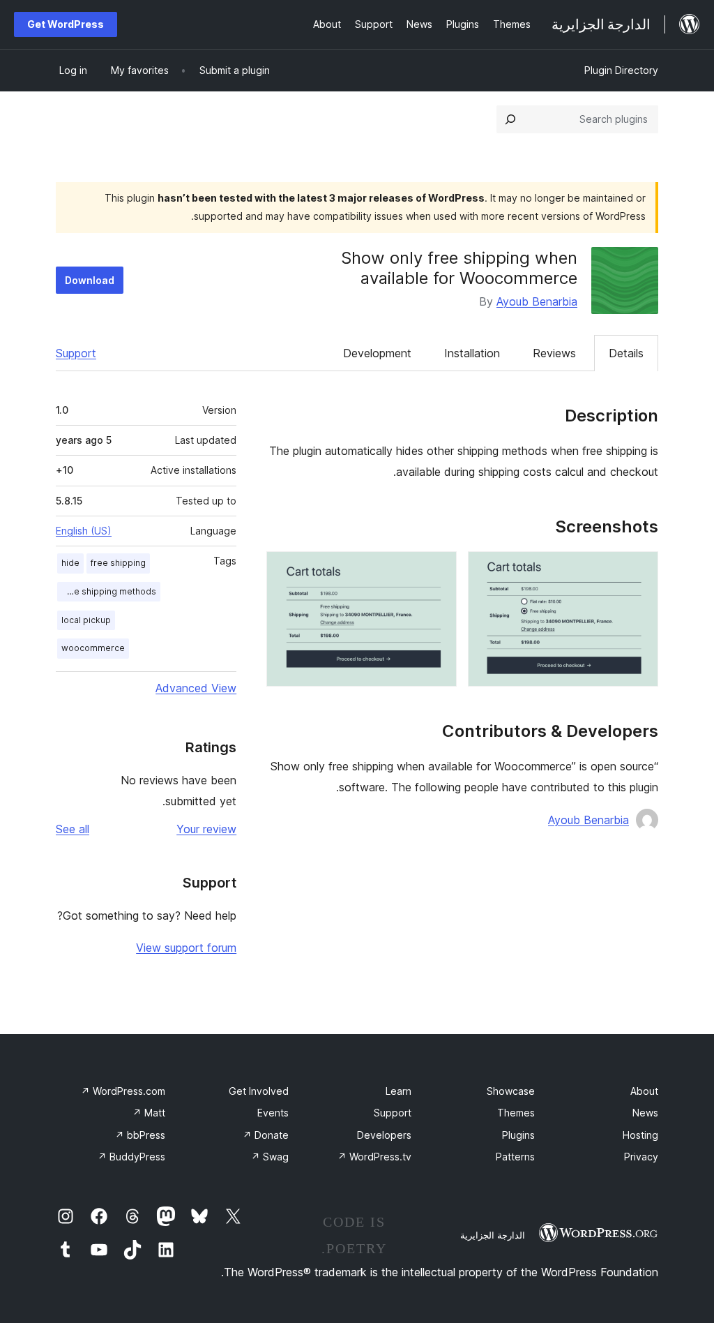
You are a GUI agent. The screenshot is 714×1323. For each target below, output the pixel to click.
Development (377, 353)
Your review (206, 829)
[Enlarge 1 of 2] (639, 570)
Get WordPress (65, 24)
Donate (266, 1135)
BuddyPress (131, 1157)
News (645, 1113)
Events (273, 1113)
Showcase (511, 1091)
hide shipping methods (108, 591)
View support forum (186, 948)
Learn (398, 1091)
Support (76, 353)
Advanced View (195, 688)
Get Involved (259, 1091)
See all (72, 829)
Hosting (640, 1135)
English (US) (84, 531)
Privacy (641, 1157)
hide (70, 563)
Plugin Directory (621, 70)
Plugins (518, 1135)
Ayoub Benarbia (536, 301)
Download (89, 280)
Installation (472, 353)
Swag (270, 1157)
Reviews (554, 353)
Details (626, 353)
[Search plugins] (510, 119)
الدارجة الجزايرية (492, 1235)
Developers (384, 1135)
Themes (516, 1113)
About (644, 1091)
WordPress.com (123, 1091)
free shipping (118, 563)
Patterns (515, 1157)
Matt (148, 1113)
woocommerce (93, 648)
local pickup (86, 620)
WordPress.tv (374, 1157)
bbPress (140, 1135)
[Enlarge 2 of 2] (438, 570)
